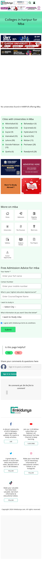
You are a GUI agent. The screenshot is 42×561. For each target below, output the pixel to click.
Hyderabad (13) (30, 132)
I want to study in (7, 302)
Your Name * (6, 272)
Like (11, 441)
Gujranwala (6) (30, 128)
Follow (11, 471)
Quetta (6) (9, 151)
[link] (20, 2)
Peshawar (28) (30, 144)
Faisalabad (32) (11, 128)
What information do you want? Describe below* (19, 313)
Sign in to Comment (9, 374)
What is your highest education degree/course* (18, 292)
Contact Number (7, 282)
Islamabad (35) (11, 136)
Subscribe (31, 443)
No (18, 353)
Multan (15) (28, 140)
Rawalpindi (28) (30, 151)
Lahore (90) (10, 140)
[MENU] (39, 2)
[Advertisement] (21, 78)
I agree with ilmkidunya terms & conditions (19, 323)
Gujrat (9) (9, 132)
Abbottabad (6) (11, 123)
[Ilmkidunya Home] (7, 3)
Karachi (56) (29, 136)
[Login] (34, 3)
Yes (9, 353)
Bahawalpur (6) (30, 123)
